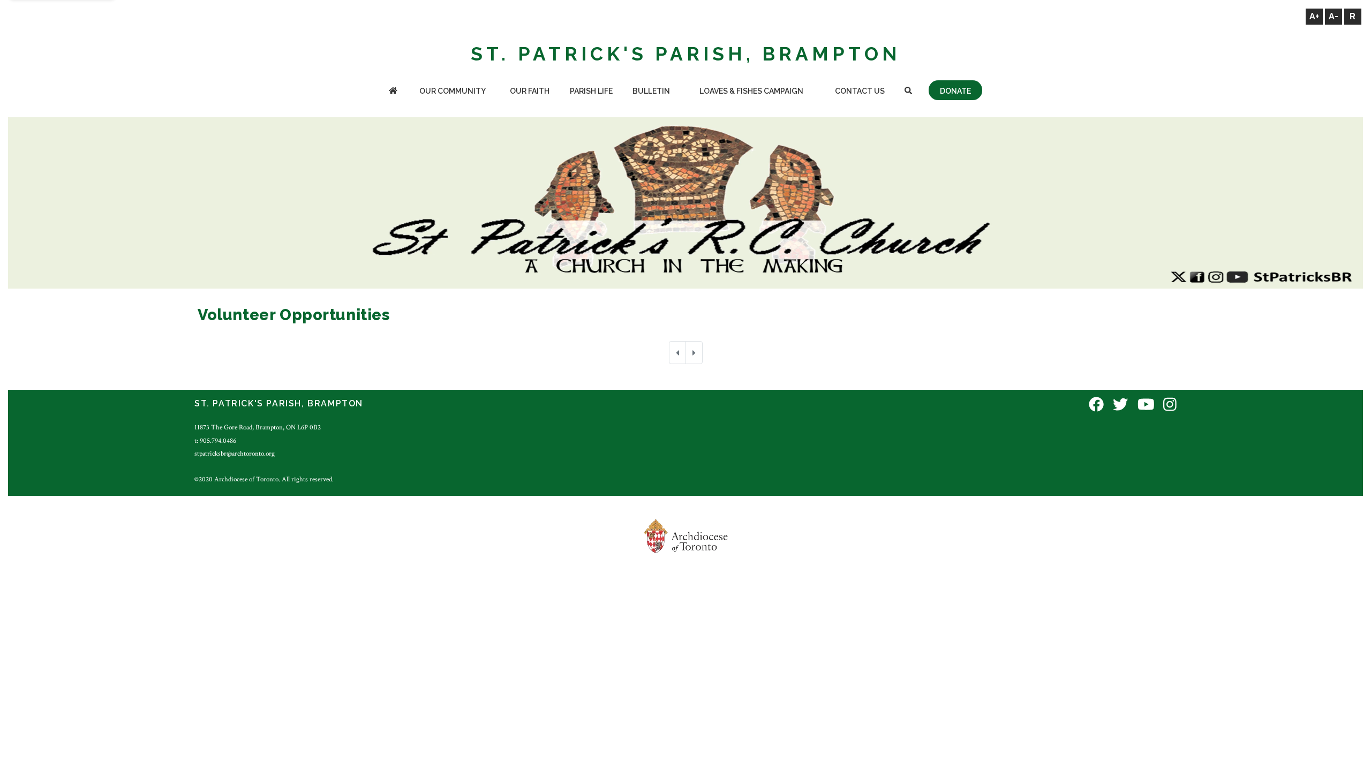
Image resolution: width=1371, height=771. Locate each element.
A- (1333, 16)
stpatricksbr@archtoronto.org (234, 453)
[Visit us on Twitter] (1120, 405)
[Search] (908, 92)
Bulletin (651, 91)
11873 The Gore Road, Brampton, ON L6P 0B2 (257, 427)
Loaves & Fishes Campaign (751, 91)
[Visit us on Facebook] (1096, 405)
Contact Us (860, 91)
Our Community (452, 91)
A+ (1314, 16)
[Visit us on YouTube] (1146, 405)
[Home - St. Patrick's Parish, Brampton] (392, 92)
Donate (955, 91)
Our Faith (529, 91)
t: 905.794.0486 (215, 440)
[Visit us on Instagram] (1170, 405)
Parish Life (591, 91)
